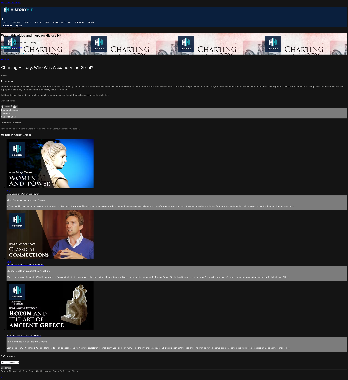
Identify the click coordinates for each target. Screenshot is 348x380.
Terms (26, 371)
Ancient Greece (22, 135)
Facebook (6, 106)
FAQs (46, 22)
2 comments (7, 81)
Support (5, 371)
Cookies (40, 371)
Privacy (32, 371)
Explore (27, 22)
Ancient (5, 59)
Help (20, 371)
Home (6, 22)
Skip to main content (11, 2)
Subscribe (6, 47)
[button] (2, 19)
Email (15, 106)
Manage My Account (62, 22)
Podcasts (16, 22)
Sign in (91, 22)
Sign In (19, 25)
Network (13, 371)
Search (38, 22)
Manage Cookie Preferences (58, 371)
